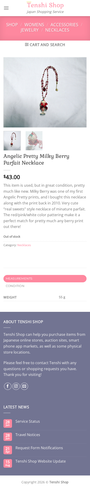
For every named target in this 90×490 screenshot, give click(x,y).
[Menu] (6, 8)
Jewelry (30, 30)
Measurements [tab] (19, 278)
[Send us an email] (24, 386)
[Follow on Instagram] (16, 386)
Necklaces (57, 30)
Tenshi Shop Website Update (40, 461)
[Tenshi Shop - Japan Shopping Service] (45, 5)
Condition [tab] (15, 286)
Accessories (64, 24)
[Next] (79, 92)
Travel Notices (27, 435)
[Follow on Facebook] (8, 386)
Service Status (27, 421)
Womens (34, 24)
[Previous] (11, 92)
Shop (12, 24)
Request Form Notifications (39, 448)
